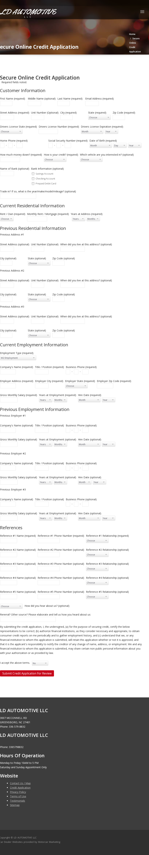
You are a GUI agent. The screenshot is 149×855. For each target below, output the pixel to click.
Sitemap (15, 805)
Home (132, 34)
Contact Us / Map (20, 783)
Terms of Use (18, 796)
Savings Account (44, 173)
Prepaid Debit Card (46, 183)
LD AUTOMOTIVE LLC (25, 837)
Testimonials (17, 800)
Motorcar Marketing (49, 842)
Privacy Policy (18, 792)
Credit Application (20, 787)
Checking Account (45, 178)
